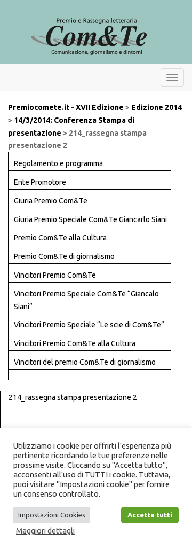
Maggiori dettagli (45, 530)
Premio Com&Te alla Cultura (60, 237)
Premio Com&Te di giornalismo (64, 256)
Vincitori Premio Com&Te (55, 275)
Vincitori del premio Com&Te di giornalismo (85, 362)
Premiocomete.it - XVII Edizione (66, 107)
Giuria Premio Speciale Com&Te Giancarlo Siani (90, 219)
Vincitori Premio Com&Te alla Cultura (74, 343)
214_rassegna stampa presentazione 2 (73, 397)
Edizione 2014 (156, 107)
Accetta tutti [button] (149, 515)
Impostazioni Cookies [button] (51, 515)
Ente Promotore (40, 182)
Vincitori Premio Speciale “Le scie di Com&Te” (89, 324)
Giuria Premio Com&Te (50, 201)
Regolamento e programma (58, 163)
